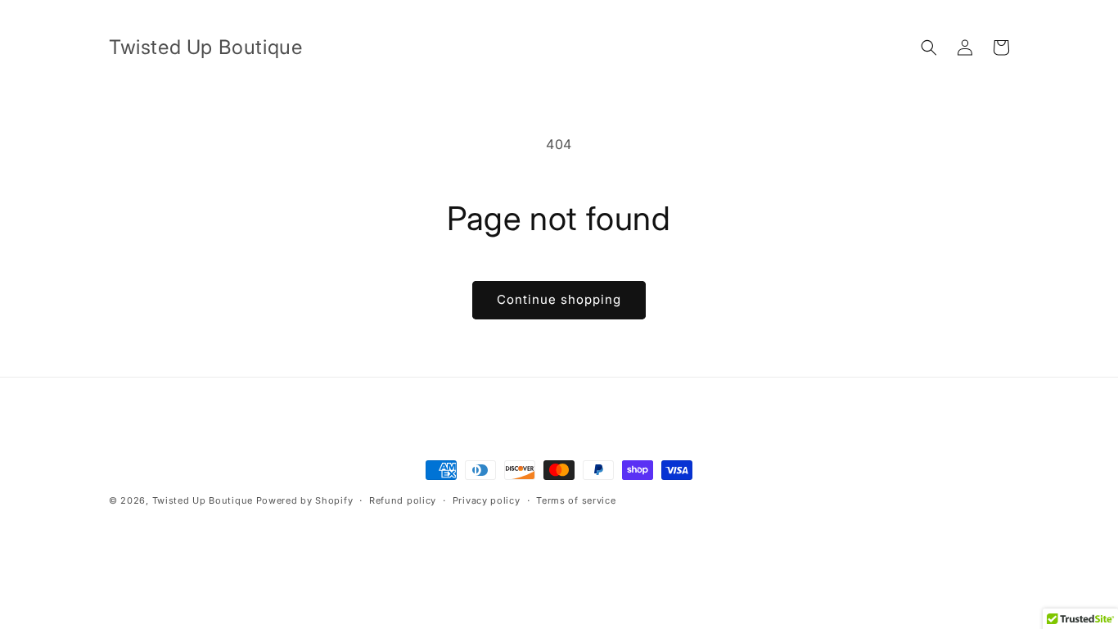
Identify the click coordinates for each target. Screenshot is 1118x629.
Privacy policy (487, 500)
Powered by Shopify (305, 500)
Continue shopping (559, 299)
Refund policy (402, 500)
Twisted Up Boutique (202, 500)
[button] (929, 47)
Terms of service (575, 500)
